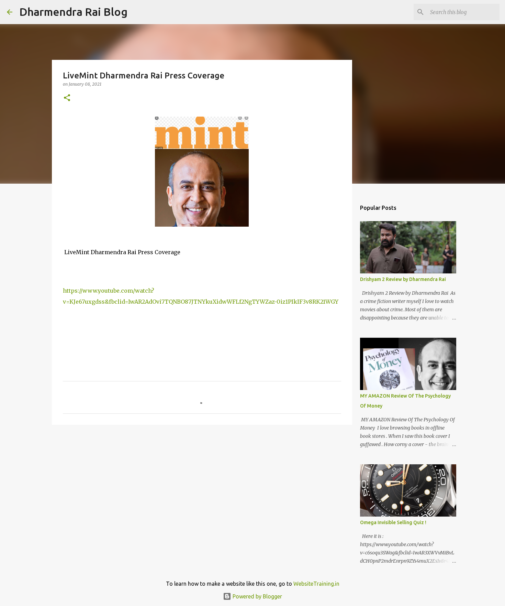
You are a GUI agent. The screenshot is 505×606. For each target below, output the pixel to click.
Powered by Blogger (256, 596)
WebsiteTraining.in (316, 584)
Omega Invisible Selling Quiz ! (393, 522)
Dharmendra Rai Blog (73, 12)
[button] (67, 98)
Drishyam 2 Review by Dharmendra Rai (403, 279)
